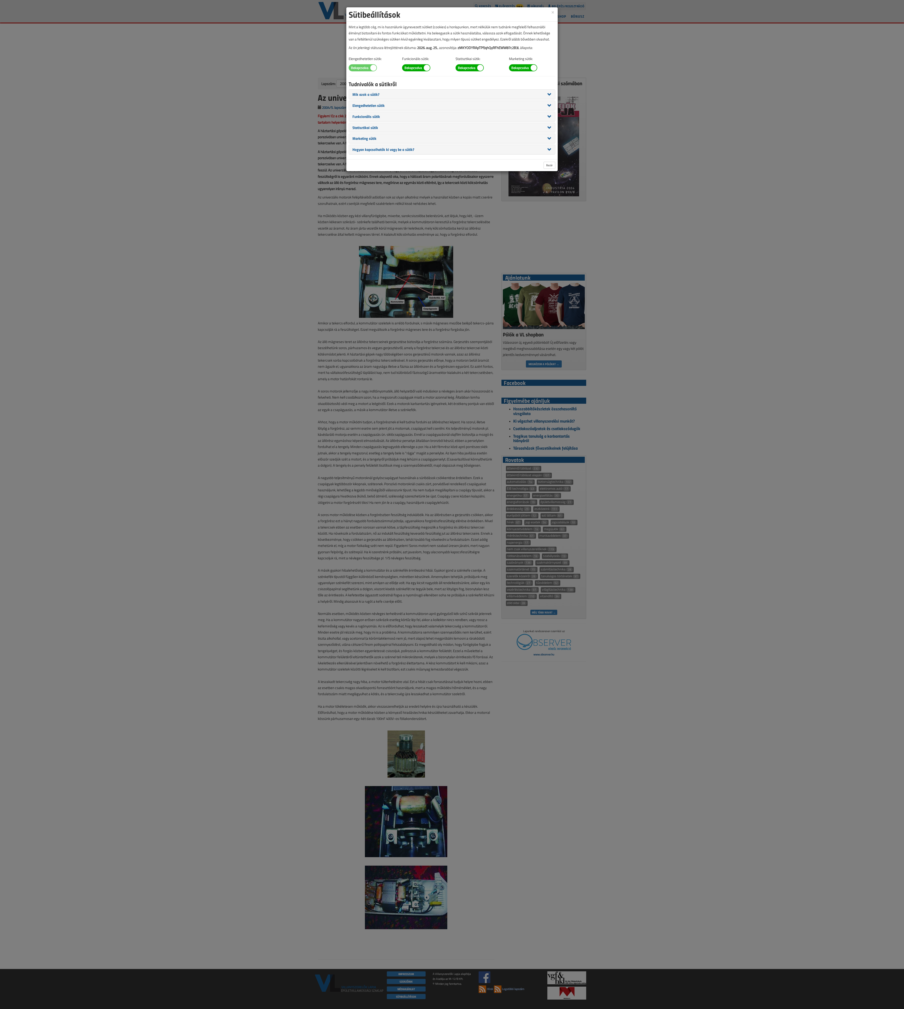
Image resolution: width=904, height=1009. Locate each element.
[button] (365, 94)
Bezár (549, 165)
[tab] (452, 94)
